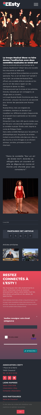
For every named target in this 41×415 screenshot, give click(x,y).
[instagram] (9, 378)
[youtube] (14, 378)
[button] (4, 254)
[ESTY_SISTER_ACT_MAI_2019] (20, 179)
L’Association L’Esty (10, 388)
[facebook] (5, 378)
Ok (20, 411)
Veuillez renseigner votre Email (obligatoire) (17, 319)
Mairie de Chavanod (10, 399)
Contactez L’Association (12, 391)
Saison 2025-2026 (9, 385)
